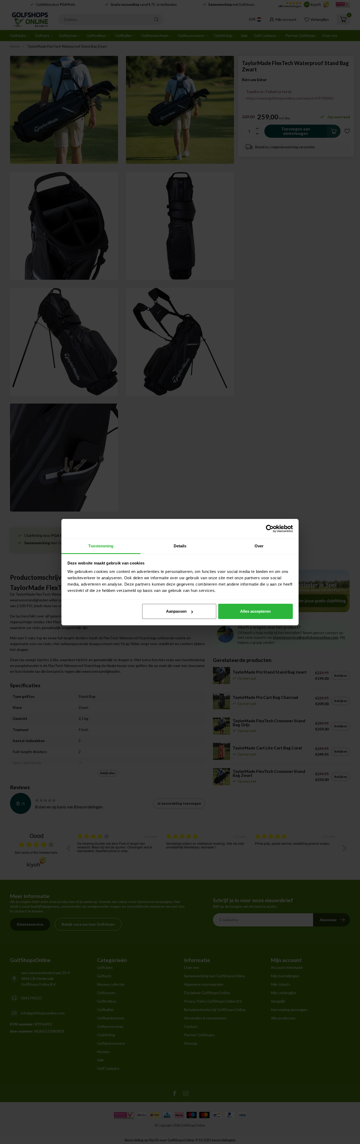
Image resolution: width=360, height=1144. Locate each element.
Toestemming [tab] (100, 546)
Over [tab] (259, 546)
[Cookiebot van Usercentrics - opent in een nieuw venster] (270, 529)
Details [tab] (180, 546)
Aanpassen (176, 611)
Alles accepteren (255, 611)
